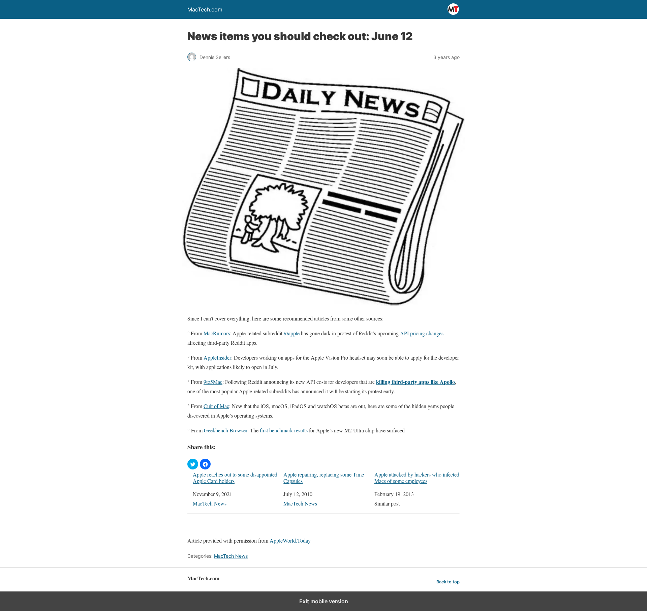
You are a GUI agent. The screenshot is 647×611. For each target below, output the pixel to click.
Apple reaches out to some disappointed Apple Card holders (235, 477)
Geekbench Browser (225, 430)
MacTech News (209, 503)
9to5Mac (213, 381)
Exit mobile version (323, 601)
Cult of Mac (216, 405)
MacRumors (217, 333)
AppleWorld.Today (290, 540)
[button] (192, 464)
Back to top (448, 581)
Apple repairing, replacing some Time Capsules (323, 477)
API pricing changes (421, 333)
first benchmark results (284, 430)
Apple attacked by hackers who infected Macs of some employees (416, 477)
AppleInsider (217, 357)
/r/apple (292, 333)
